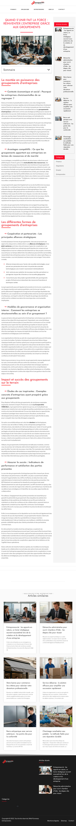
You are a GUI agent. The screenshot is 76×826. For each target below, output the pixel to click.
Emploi (51, 9)
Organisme (60, 166)
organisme (25, 9)
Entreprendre (39, 9)
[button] (48, 69)
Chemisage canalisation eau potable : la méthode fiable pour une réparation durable (68, 143)
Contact (61, 9)
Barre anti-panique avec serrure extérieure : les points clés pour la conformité (68, 123)
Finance (59, 161)
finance (13, 9)
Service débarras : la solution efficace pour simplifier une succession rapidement (67, 104)
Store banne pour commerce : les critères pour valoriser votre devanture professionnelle (68, 84)
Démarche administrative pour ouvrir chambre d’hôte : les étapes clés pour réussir (67, 64)
